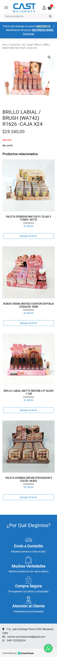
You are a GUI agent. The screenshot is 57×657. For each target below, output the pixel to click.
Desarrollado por (9, 653)
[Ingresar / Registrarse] (45, 8)
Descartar (28, 33)
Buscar (50, 16)
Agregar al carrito (28, 236)
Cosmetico (14, 44)
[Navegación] (6, 7)
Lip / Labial (27, 44)
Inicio (4, 44)
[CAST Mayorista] (24, 8)
